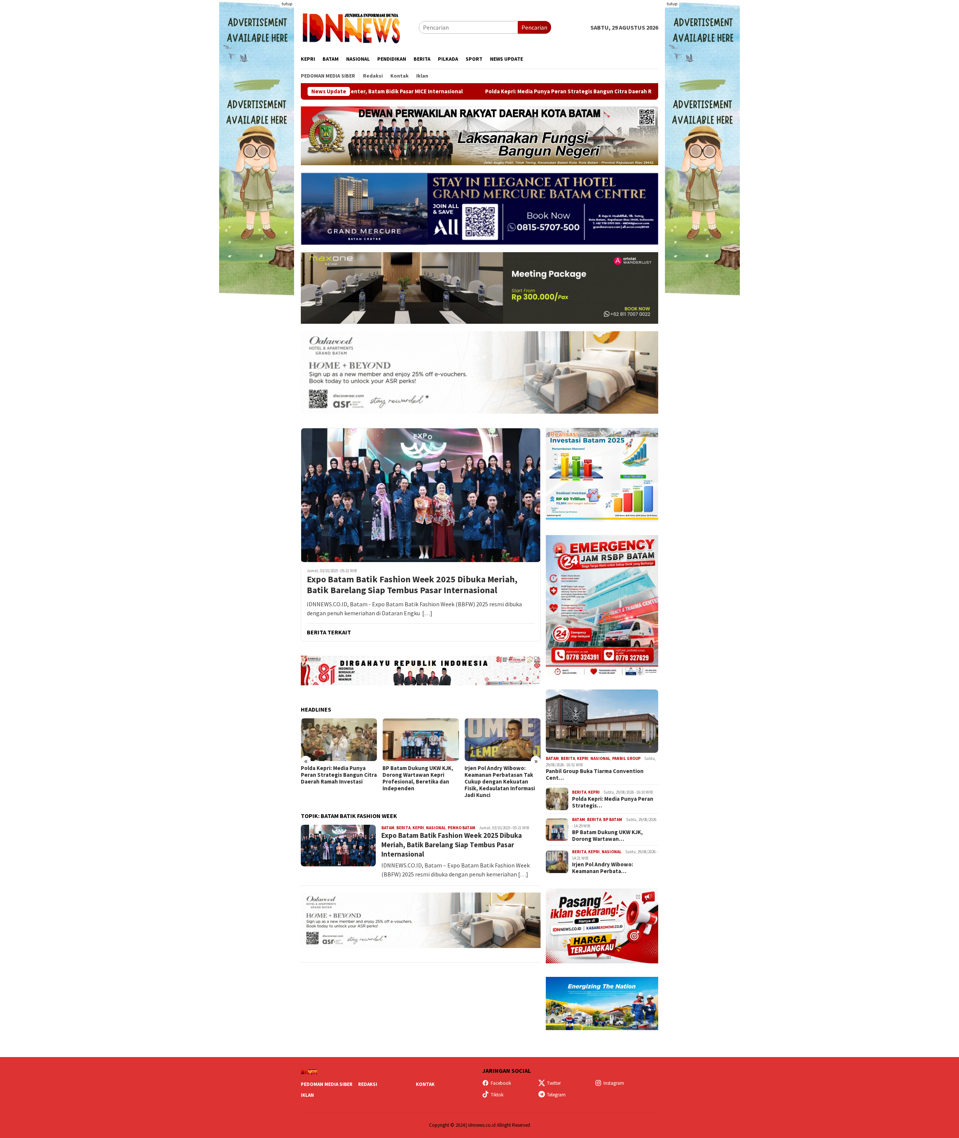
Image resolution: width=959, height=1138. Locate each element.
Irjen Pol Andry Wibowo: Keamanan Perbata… (602, 868)
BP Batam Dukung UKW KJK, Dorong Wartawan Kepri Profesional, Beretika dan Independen (336, 778)
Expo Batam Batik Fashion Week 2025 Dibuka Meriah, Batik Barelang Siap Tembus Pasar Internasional (412, 585)
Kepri (418, 827)
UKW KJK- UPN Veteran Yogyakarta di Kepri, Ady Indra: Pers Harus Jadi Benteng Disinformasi (496, 778)
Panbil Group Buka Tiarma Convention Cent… (595, 774)
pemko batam (461, 827)
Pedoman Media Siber (327, 1084)
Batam (387, 827)
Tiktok (497, 1095)
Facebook (501, 1083)
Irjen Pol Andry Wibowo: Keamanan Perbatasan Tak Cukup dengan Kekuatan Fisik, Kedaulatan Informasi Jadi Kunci (417, 782)
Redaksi (367, 1084)
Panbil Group (626, 758)
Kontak (425, 1084)
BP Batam (612, 819)
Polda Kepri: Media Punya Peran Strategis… (612, 802)
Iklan (307, 1095)
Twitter (554, 1083)
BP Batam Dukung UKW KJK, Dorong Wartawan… (607, 835)
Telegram (556, 1095)
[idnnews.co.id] (360, 26)
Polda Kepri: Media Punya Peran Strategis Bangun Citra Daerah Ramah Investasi (474, 91)
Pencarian (534, 27)
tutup (287, 3)
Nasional (436, 827)
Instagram (613, 1083)
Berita (403, 827)
